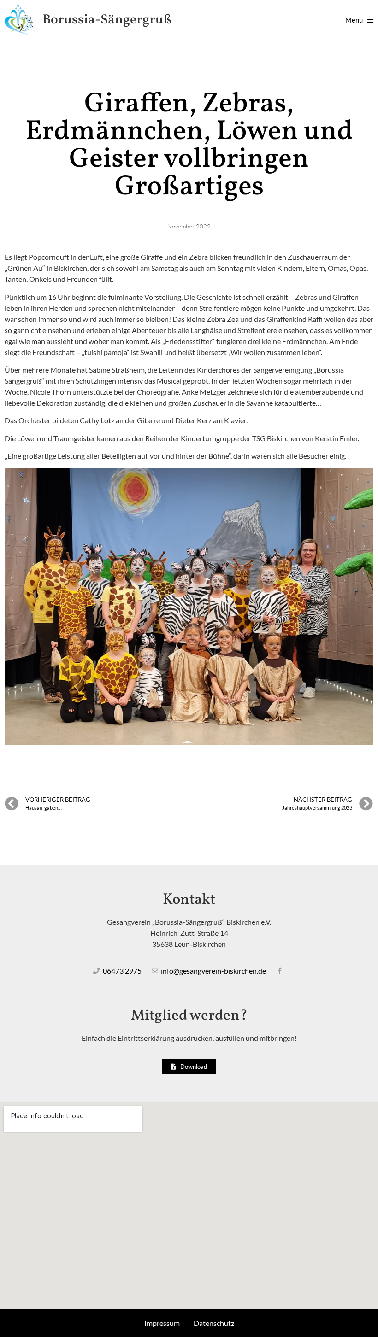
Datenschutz (214, 1323)
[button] (359, 20)
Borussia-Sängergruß (106, 20)
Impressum (162, 1323)
